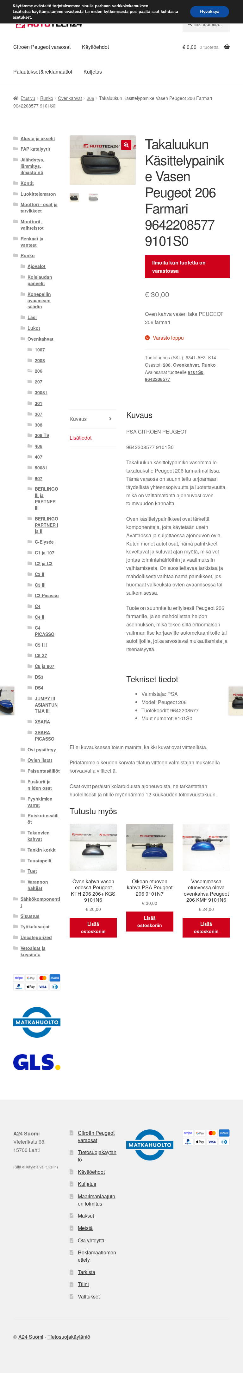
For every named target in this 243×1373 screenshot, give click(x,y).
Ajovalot (37, 266)
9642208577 (157, 379)
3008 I (41, 392)
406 (38, 446)
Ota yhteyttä (91, 1240)
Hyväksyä (210, 12)
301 (38, 403)
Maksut (86, 1215)
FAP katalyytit (35, 149)
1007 (40, 349)
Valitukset (89, 1296)
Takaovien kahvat (39, 835)
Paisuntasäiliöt (44, 771)
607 (38, 478)
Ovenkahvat (70, 98)
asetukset (22, 17)
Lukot (34, 328)
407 (38, 457)
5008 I (41, 467)
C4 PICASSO (44, 630)
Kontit (27, 183)
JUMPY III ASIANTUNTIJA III (46, 704)
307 (38, 414)
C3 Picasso (47, 595)
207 (38, 381)
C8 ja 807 (44, 666)
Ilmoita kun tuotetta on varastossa (179, 266)
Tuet (32, 871)
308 (38, 425)
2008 (40, 360)
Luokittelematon (38, 194)
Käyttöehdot (95, 46)
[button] (126, 145)
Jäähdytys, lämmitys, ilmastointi (32, 165)
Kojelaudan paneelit (40, 280)
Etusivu (28, 98)
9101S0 (195, 372)
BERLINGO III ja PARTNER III (46, 498)
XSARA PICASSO (44, 735)
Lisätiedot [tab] (80, 437)
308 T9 (42, 435)
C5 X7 (41, 655)
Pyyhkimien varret (40, 801)
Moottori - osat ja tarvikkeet (39, 207)
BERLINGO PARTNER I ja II (46, 524)
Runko (46, 98)
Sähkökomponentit (40, 902)
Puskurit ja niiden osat (40, 784)
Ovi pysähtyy (42, 749)
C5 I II (41, 645)
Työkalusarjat (35, 926)
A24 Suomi (30, 1336)
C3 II (39, 574)
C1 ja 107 (44, 552)
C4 (37, 606)
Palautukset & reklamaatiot (42, 71)
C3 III (40, 585)
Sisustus (30, 916)
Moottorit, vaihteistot (32, 224)
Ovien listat (40, 760)
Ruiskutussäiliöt (43, 818)
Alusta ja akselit (38, 138)
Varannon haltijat (38, 885)
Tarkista (86, 1272)
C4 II (39, 617)
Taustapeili (39, 860)
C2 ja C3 (44, 563)
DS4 (39, 687)
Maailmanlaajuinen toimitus (96, 1200)
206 (90, 98)
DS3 (39, 677)
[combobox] (206, 24)
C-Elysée (44, 542)
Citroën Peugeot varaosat (42, 46)
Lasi (32, 317)
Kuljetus (93, 71)
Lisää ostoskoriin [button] (93, 927)
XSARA (42, 721)
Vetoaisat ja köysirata (33, 951)
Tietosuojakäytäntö (97, 1155)
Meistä (85, 1228)
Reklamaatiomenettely (97, 1256)
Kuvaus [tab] (78, 418)
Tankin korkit (42, 850)
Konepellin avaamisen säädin (39, 300)
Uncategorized (36, 937)
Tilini (83, 1284)
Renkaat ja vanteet (32, 241)
